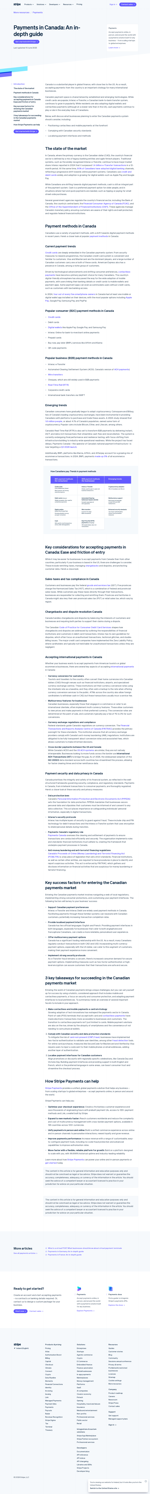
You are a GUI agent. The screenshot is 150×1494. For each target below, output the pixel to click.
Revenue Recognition (54, 1417)
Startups (80, 1351)
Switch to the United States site (103, 1488)
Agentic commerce (84, 1355)
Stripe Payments (53, 1088)
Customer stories (116, 1351)
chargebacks (92, 565)
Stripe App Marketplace (86, 1435)
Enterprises (81, 1348)
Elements (49, 1381)
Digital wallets (55, 327)
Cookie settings (115, 1380)
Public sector (82, 1420)
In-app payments (84, 1374)
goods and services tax (98, 585)
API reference (82, 1455)
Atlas (47, 1351)
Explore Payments (85, 1310)
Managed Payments (53, 1400)
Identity (48, 1387)
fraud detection (120, 1040)
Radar (47, 1413)
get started (51, 1162)
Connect (48, 1371)
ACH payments (121, 369)
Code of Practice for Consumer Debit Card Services (85, 627)
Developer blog (83, 1471)
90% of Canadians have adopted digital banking (100, 168)
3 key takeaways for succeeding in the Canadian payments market (27, 117)
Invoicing (48, 1391)
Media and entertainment (87, 1410)
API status (81, 1458)
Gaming (80, 1400)
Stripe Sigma (50, 1420)
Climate (48, 1368)
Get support (113, 1415)
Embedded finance (84, 1364)
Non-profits (81, 1413)
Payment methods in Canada (26, 92)
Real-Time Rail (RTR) (58, 384)
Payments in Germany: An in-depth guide (66, 1251)
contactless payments (114, 1015)
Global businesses (84, 1371)
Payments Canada (57, 835)
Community (113, 1358)
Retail (79, 1423)
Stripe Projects (83, 1468)
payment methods (99, 236)
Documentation (83, 1451)
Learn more (113, 47)
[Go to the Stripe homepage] (16, 1344)
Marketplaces (82, 1377)
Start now (19, 1311)
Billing (47, 1358)
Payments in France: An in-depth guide (65, 1254)
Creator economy (84, 1394)
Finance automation (85, 1368)
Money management (85, 1381)
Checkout (49, 1364)
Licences (112, 1374)
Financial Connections (54, 1384)
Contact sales (127, 4)
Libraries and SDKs (84, 1464)
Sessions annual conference (120, 1361)
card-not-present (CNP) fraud (85, 1037)
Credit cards (51, 252)
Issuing (48, 1394)
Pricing (79, 4)
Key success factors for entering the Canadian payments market (24, 108)
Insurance (81, 1407)
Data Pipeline (50, 1377)
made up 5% (101, 456)
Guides (111, 1348)
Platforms (81, 1384)
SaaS (79, 1387)
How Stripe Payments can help (27, 124)
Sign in (112, 4)
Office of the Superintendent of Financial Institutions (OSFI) (78, 206)
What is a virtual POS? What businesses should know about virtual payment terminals (85, 1248)
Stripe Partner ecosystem (87, 1439)
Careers (112, 1396)
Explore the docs (116, 1305)
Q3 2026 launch (69, 447)
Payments (38, 12)
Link (47, 1397)
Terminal (48, 1427)
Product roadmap (116, 1393)
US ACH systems (85, 750)
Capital (48, 1361)
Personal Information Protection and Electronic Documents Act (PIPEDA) (94, 798)
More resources (21, 12)
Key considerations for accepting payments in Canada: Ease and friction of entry (27, 99)
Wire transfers (55, 374)
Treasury (49, 1430)
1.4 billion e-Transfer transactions (109, 165)
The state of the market (24, 88)
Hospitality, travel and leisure (88, 1404)
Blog (110, 1355)
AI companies (82, 1391)
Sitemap (112, 1377)
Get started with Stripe (25, 41)
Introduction (19, 84)
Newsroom (113, 1399)
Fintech (80, 1397)
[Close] (145, 1482)
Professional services (85, 1417)
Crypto (48, 1374)
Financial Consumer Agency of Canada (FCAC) (106, 203)
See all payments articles (25, 1253)
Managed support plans (118, 1419)
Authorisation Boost (53, 1355)
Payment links (51, 1404)
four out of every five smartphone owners (74, 294)
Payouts (48, 1410)
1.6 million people (53, 421)
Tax (46, 1423)
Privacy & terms (115, 1364)
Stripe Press (113, 1403)
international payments (122, 666)
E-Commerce (82, 1361)
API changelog (82, 1461)
